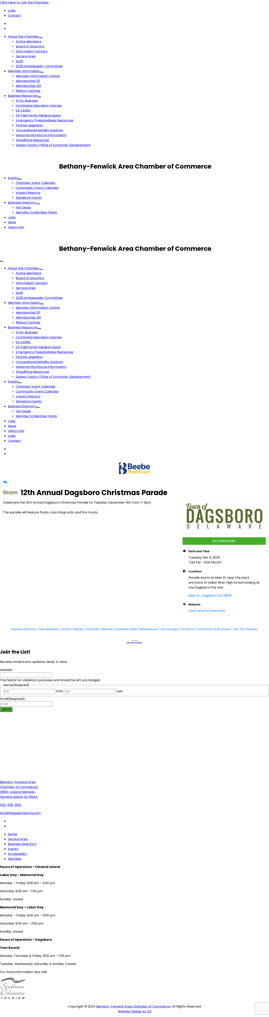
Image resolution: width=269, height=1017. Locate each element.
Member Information (24, 71)
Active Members (28, 41)
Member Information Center (38, 76)
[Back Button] (5, 482)
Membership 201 (28, 86)
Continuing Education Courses (39, 105)
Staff (19, 61)
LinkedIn (6, 670)
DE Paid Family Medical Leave (38, 115)
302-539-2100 (10, 805)
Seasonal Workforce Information (41, 135)
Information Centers (31, 51)
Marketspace (149, 629)
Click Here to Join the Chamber (24, 2)
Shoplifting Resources (32, 140)
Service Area (25, 56)
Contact (14, 15)
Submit (6, 709)
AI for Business (27, 100)
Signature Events (29, 197)
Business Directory (22, 202)
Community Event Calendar (37, 188)
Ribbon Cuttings (28, 91)
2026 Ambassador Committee (39, 66)
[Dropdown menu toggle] (40, 37)
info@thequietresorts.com (20, 813)
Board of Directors (30, 46)
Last (120, 691)
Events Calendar (72, 629)
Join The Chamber (245, 629)
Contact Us (187, 629)
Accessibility (17, 854)
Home (12, 834)
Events (13, 178)
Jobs (11, 217)
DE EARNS (23, 110)
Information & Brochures (214, 629)
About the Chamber (23, 36)
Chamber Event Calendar (36, 183)
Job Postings (168, 629)
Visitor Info (16, 227)
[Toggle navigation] (1, 261)
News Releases (49, 629)
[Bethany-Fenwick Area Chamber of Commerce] (29, 166)
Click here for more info (206, 610)
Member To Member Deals (119, 629)
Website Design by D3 (134, 1011)
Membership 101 (28, 81)
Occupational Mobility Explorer (39, 130)
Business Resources (23, 95)
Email (12, 699)
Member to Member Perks (36, 212)
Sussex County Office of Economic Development (53, 145)
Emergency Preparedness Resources (44, 120)
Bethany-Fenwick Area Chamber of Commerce (133, 1006)
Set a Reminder (224, 541)
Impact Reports (28, 192)
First (59, 691)
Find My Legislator (29, 125)
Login (12, 10)
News (12, 222)
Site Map (14, 859)
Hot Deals (23, 207)
